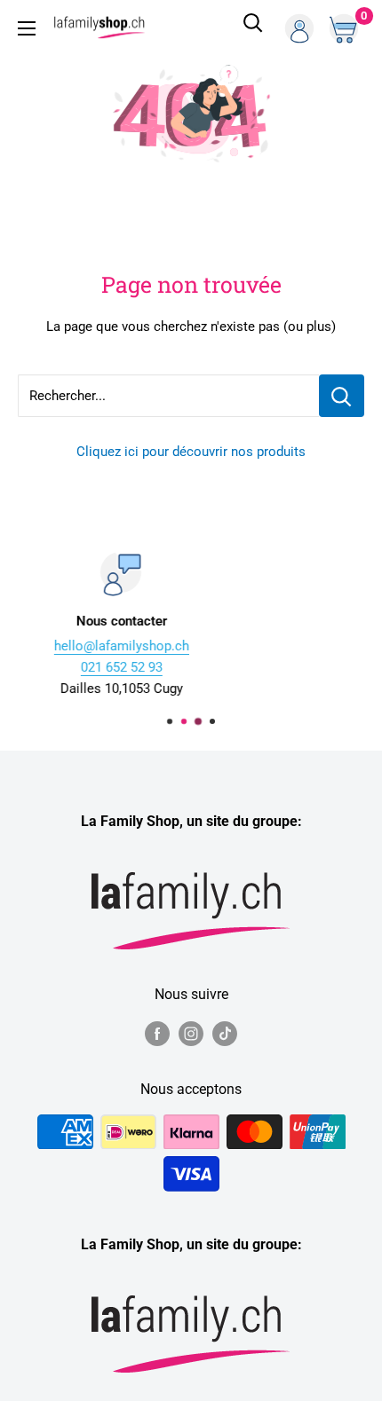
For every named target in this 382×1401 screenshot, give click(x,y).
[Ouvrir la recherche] (253, 28)
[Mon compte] (299, 28)
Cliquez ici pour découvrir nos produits (191, 452)
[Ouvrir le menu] (27, 28)
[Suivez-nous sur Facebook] (157, 1032)
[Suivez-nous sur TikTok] (224, 1032)
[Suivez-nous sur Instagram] (191, 1032)
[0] (345, 28)
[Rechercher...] (341, 395)
